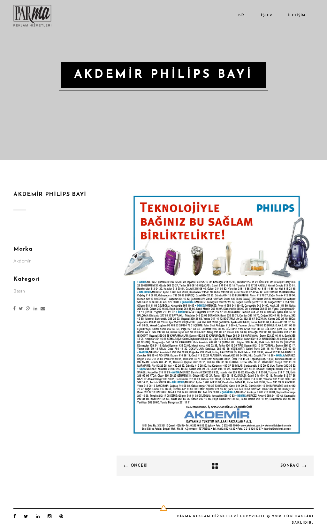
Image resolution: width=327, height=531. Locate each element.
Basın (19, 291)
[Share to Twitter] (21, 309)
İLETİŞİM (297, 15)
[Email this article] (43, 309)
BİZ (241, 15)
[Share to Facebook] (14, 309)
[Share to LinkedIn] (35, 309)
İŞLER (266, 15)
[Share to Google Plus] (28, 309)
